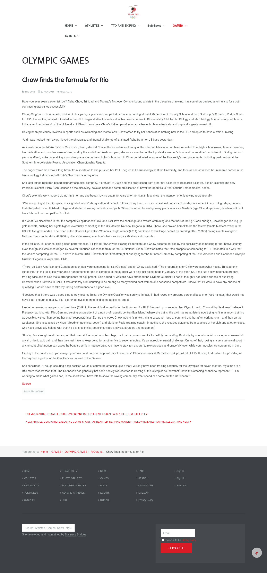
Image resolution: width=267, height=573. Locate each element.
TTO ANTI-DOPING (124, 25)
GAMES (178, 25)
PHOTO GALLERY (72, 478)
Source (26, 383)
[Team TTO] (133, 10)
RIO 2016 (97, 452)
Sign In (180, 470)
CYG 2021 (29, 499)
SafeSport (155, 25)
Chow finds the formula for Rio (65, 80)
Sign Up (181, 478)
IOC (64, 499)
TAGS (141, 470)
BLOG (103, 485)
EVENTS (70, 36)
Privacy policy (189, 540)
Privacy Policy (145, 499)
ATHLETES (92, 25)
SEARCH (143, 478)
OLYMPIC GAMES (76, 452)
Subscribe (182, 485)
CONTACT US (145, 485)
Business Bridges (75, 534)
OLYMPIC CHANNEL (73, 492)
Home (44, 452)
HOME (69, 25)
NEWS (103, 470)
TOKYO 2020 (31, 492)
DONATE (105, 499)
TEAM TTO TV (69, 470)
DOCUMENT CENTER (74, 485)
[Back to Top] (257, 553)
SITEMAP (143, 492)
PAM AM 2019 (31, 485)
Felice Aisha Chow (34, 391)
